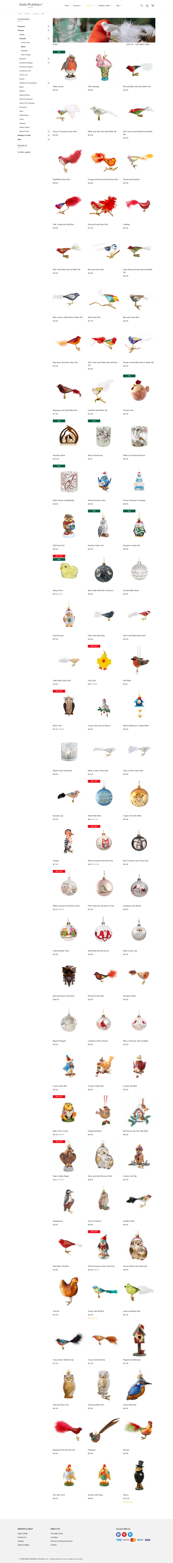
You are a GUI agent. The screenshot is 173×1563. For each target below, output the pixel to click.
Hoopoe (56, 861)
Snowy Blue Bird (129, 1405)
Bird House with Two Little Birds (135, 1131)
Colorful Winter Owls (61, 951)
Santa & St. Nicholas (27, 103)
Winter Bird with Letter (96, 500)
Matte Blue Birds (94, 816)
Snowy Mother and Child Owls (135, 1266)
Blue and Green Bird (131, 317)
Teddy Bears (24, 115)
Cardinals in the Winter (132, 906)
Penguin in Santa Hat (131, 545)
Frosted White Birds (131, 590)
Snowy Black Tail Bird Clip (63, 1360)
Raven (125, 1495)
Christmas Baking (25, 63)
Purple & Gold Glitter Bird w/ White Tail (138, 362)
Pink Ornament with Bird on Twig (101, 906)
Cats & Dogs (25, 55)
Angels (21, 34)
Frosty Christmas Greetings (134, 500)
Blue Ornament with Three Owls (136, 861)
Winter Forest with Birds (62, 771)
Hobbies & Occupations (28, 83)
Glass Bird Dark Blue (96, 636)
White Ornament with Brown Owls (66, 906)
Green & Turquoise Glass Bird (65, 131)
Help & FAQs (23, 1533)
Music (21, 87)
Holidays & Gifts (104, 5)
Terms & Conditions (68, 1559)
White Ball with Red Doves (98, 951)
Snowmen (23, 107)
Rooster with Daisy (95, 1495)
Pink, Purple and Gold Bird (63, 224)
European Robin (129, 996)
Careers (53, 1545)
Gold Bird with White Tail (97, 410)
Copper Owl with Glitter (132, 816)
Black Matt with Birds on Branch (100, 590)
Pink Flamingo (93, 86)
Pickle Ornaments (26, 99)
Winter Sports (24, 127)
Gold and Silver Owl (61, 1405)
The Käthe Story (56, 1533)
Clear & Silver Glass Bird (133, 771)
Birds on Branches (95, 455)
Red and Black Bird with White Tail (136, 86)
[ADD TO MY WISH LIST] (80, 62)
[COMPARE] (80, 58)
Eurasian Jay (58, 816)
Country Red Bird (130, 1086)
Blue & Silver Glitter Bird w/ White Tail (67, 317)
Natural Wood (24, 95)
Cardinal (126, 224)
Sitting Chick (58, 590)
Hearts (21, 79)
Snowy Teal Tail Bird (96, 1311)
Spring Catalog (23, 1545)
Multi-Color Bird (94, 317)
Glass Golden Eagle (61, 1176)
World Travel (24, 131)
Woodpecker (58, 1221)
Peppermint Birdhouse (132, 1360)
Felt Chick (92, 681)
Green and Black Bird (131, 1311)
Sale (118, 5)
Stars (21, 111)
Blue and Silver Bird (96, 270)
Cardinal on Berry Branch (98, 1041)
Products (76, 5)
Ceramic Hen (128, 410)
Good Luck (23, 75)
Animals (22, 38)
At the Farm (25, 42)
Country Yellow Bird (96, 1086)
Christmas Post (25, 71)
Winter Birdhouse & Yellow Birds (136, 726)
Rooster (126, 1450)
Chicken (56, 1311)
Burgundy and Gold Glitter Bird (65, 410)
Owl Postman (58, 636)
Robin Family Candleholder (63, 500)
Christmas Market (26, 67)
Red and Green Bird (96, 996)
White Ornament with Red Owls (100, 861)
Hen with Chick (59, 1495)
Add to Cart (69, 447)
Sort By (130, 44)
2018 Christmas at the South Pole (101, 1266)
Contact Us (22, 1537)
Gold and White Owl (96, 1405)
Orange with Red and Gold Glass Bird (103, 179)
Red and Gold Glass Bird (98, 224)
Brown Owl (57, 726)
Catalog (21, 1541)
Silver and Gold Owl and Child (100, 1176)
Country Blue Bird (60, 1086)
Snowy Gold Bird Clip (96, 1360)
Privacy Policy (79, 1559)
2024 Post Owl (58, 545)
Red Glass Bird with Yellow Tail (65, 362)
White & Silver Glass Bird (98, 771)
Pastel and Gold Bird (131, 179)
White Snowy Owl (130, 951)
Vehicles (22, 123)
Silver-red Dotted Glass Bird (134, 636)
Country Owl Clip (130, 1176)
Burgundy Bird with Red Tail (64, 1450)
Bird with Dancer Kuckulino (63, 996)
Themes (89, 5)
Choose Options (69, 78)
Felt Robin (127, 681)
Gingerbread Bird (94, 1131)
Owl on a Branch (94, 1221)
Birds (23, 47)
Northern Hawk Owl (96, 545)
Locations (54, 1537)
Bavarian (22, 59)
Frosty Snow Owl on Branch (99, 726)
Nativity (22, 91)
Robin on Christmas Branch (134, 455)
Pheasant (91, 1450)
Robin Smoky (58, 86)
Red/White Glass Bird (61, 179)
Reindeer (24, 51)
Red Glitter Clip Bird (61, 1266)
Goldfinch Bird (128, 1221)
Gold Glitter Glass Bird (62, 681)
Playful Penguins (59, 1041)
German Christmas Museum (61, 1541)
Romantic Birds (59, 455)
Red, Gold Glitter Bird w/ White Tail (66, 270)
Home (67, 5)
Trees (21, 119)
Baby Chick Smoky (60, 1131)
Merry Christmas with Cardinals (135, 1041)
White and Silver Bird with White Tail (102, 131)
